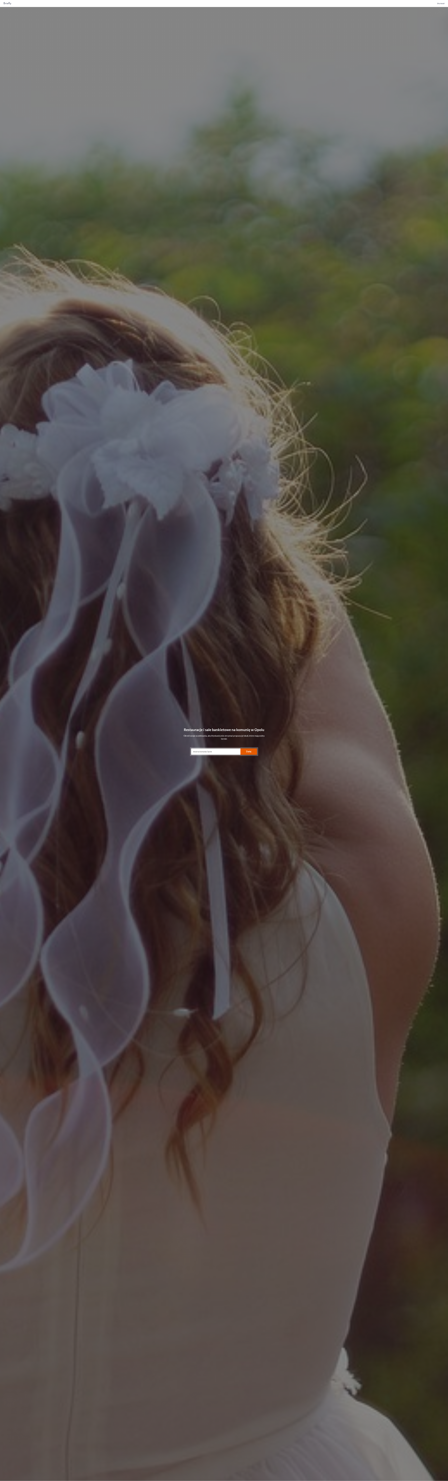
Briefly (7, 3)
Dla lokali (440, 3)
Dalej (248, 751)
